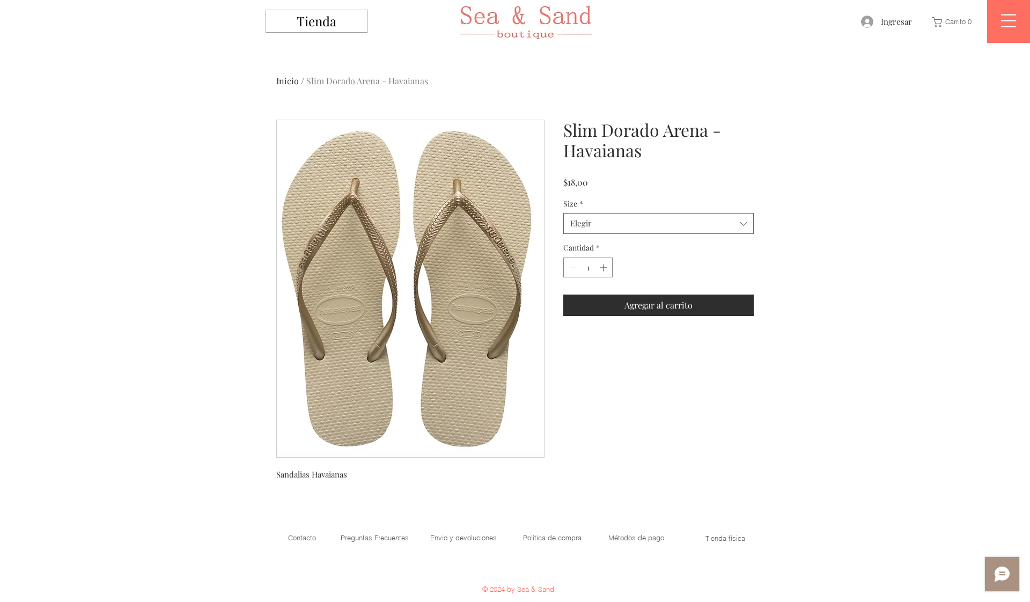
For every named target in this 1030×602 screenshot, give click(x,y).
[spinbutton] (588, 267)
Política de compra (552, 537)
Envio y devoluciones (463, 537)
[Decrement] (571, 267)
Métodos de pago (636, 537)
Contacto (302, 537)
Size (573, 204)
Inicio (287, 80)
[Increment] (604, 267)
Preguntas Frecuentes (375, 537)
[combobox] (658, 223)
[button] (954, 22)
